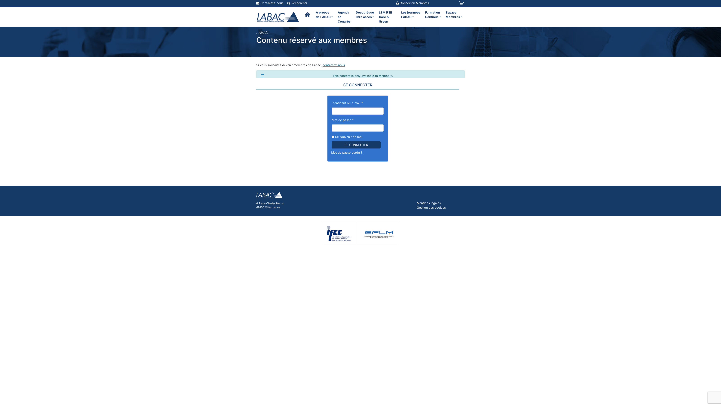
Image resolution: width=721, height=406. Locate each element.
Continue (432, 15)
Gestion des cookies (431, 207)
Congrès (344, 17)
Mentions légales (429, 203)
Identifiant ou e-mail (347, 103)
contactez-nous (334, 65)
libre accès (365, 15)
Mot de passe (343, 120)
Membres (453, 15)
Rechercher (299, 3)
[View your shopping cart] (462, 4)
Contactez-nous (271, 3)
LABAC (410, 15)
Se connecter (356, 145)
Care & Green (385, 17)
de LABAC (323, 15)
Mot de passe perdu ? (346, 152)
